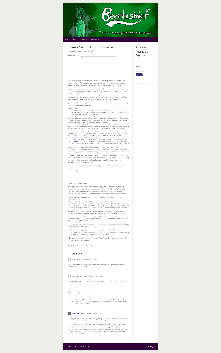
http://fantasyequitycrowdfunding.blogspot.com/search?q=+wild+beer (102, 213)
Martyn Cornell (77, 313)
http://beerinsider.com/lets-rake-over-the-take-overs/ (100, 209)
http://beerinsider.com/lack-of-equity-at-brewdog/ (100, 135)
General (75, 245)
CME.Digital (151, 347)
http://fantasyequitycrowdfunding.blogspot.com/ (84, 141)
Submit (139, 75)
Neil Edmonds (88, 245)
